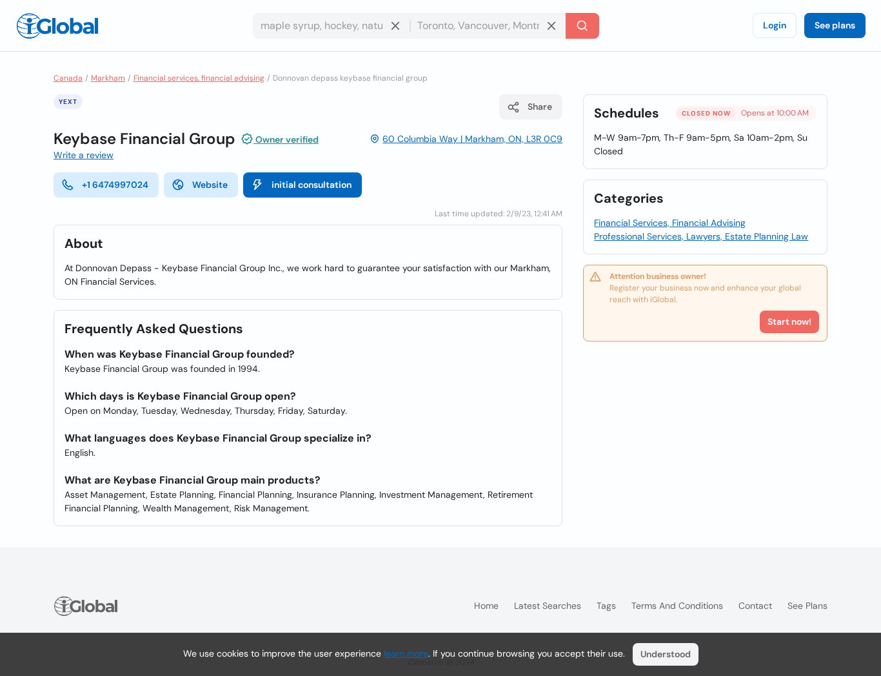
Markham (108, 78)
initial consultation (311, 184)
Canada (68, 78)
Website (210, 184)
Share (540, 106)
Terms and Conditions (677, 605)
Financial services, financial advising (199, 78)
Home (486, 605)
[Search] (582, 26)
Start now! (789, 321)
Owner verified (286, 139)
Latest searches (547, 605)
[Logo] (57, 26)
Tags (606, 605)
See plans (835, 25)
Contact (755, 605)
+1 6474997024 (115, 184)
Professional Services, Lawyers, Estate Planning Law (701, 236)
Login (774, 25)
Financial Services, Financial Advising (670, 223)
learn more (406, 653)
